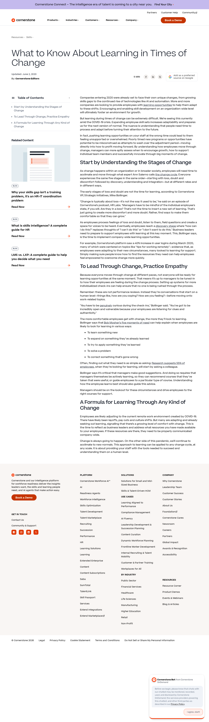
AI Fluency (127, 518)
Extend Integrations (91, 609)
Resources (17, 37)
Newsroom (168, 524)
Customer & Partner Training (137, 562)
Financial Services (131, 586)
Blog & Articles (170, 604)
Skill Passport (87, 597)
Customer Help (169, 12)
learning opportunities (157, 105)
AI (81, 487)
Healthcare (127, 593)
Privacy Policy (57, 640)
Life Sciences (128, 599)
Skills (29, 37)
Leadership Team (172, 487)
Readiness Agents (90, 493)
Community (188, 12)
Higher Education (131, 611)
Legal (42, 640)
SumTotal (85, 585)
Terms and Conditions (107, 640)
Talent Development (91, 511)
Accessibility (169, 554)
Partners (152, 12)
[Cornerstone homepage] (40, 475)
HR (81, 542)
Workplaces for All (131, 568)
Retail (124, 617)
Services (85, 603)
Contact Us (17, 520)
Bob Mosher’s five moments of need (126, 323)
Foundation (168, 511)
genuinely (106, 305)
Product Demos (171, 592)
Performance (87, 536)
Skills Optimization (90, 505)
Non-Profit (127, 623)
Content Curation (130, 534)
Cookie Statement (80, 640)
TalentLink (85, 591)
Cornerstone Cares (173, 517)
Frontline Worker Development (138, 546)
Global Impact (170, 542)
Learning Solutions (90, 548)
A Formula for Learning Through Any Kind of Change (42, 124)
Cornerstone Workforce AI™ (95, 481)
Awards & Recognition (174, 548)
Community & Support (23, 525)
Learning (85, 554)
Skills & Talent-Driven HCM (136, 491)
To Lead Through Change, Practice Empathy (41, 117)
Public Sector (128, 580)
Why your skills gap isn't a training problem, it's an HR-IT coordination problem (38, 146)
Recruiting (86, 524)
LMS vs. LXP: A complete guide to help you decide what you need (38, 248)
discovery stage (166, 226)
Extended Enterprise (91, 560)
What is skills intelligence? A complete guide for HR (39, 218)
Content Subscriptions (92, 573)
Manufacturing (129, 605)
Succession (86, 530)
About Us (167, 505)
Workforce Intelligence (92, 499)
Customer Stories (172, 499)
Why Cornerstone (172, 481)
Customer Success (172, 493)
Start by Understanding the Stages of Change (38, 108)
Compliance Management (135, 512)
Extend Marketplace (91, 616)
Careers (166, 530)
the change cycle (166, 174)
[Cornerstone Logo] (23, 20)
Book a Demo (173, 20)
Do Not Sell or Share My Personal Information (150, 640)
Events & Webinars (172, 598)
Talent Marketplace (91, 517)
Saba (83, 579)
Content (84, 567)
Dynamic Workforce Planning (137, 540)
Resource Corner (171, 585)
